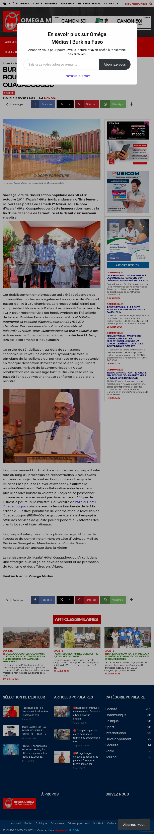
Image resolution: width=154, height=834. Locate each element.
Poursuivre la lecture (77, 76)
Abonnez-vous (115, 64)
